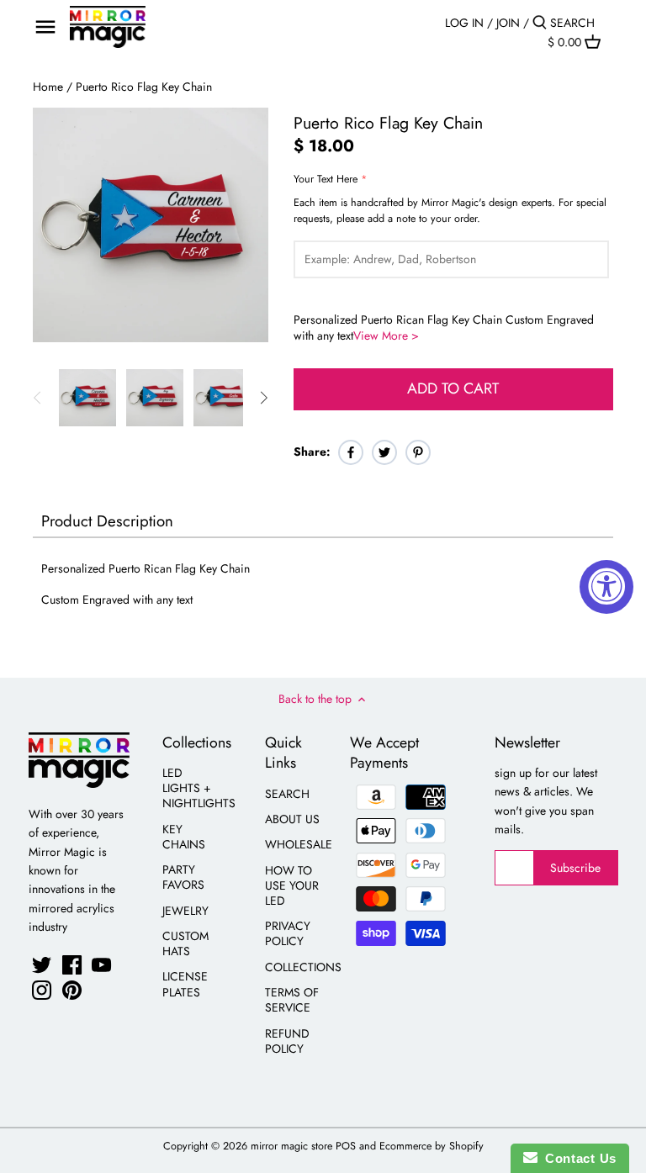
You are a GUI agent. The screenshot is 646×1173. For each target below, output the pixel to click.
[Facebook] (72, 965)
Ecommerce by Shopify (431, 1146)
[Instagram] (41, 990)
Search (287, 793)
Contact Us (577, 1158)
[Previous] (37, 397)
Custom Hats (185, 943)
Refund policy (287, 1041)
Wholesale (298, 844)
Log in (464, 22)
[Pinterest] (72, 990)
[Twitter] (41, 965)
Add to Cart (453, 388)
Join (508, 22)
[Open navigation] (45, 27)
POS (346, 1146)
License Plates (185, 984)
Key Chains (183, 837)
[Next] (263, 397)
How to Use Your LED (292, 885)
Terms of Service (292, 1000)
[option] (87, 397)
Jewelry (185, 910)
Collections (303, 967)
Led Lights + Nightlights (199, 787)
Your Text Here (325, 179)
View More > (386, 335)
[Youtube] (101, 965)
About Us (292, 819)
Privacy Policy (287, 933)
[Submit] (539, 22)
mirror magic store (291, 1146)
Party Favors (183, 877)
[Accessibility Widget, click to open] (606, 587)
